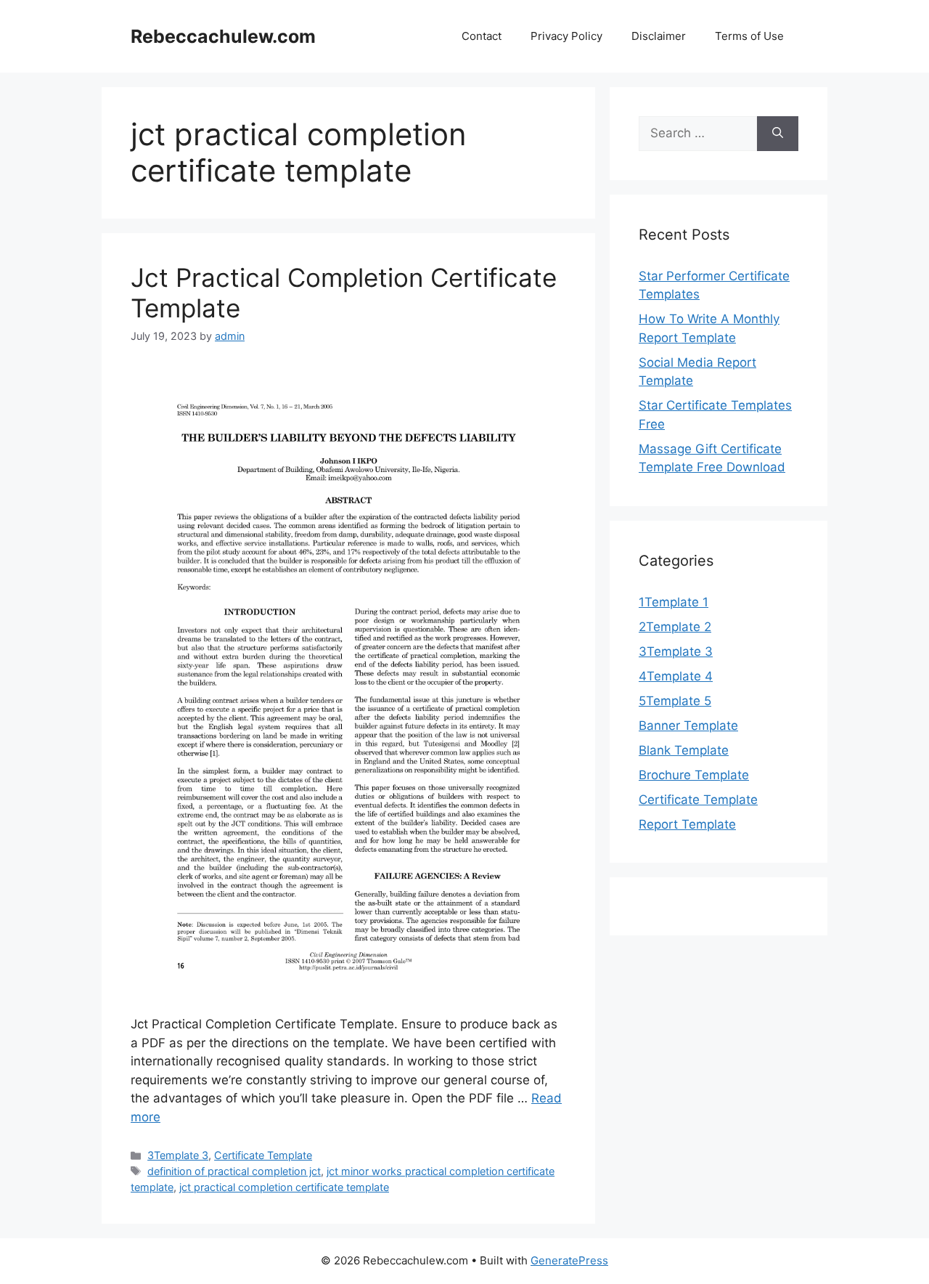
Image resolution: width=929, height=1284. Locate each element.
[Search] (777, 133)
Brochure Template (694, 775)
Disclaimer (658, 36)
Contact (482, 36)
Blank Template (684, 750)
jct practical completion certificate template (284, 1187)
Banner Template (688, 725)
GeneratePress (569, 1260)
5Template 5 (675, 701)
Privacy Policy (566, 36)
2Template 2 (675, 626)
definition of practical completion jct (234, 1171)
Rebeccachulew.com (223, 36)
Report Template (687, 824)
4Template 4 (676, 676)
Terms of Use (749, 36)
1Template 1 (673, 602)
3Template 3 (177, 1155)
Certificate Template (263, 1155)
